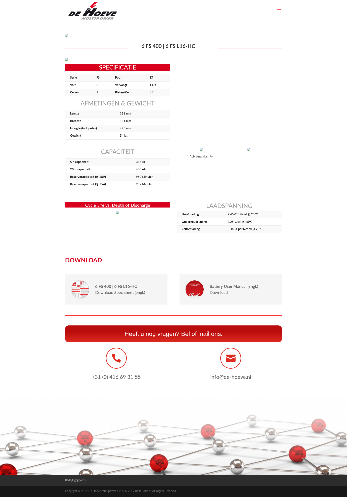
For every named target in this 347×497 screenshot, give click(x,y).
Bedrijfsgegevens (75, 480)
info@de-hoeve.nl (230, 377)
